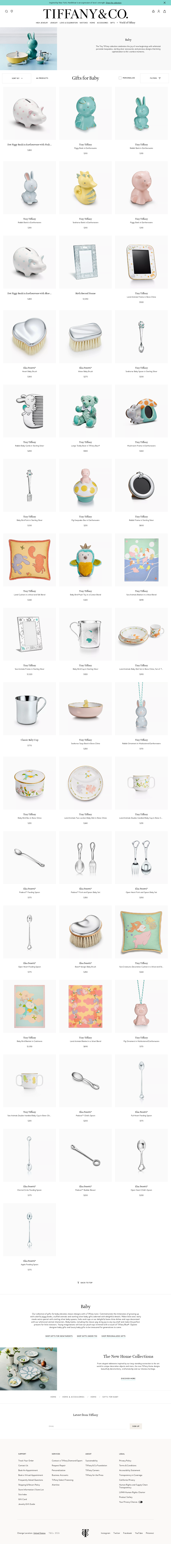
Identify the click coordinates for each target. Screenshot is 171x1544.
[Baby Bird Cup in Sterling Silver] (85, 634)
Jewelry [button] (54, 23)
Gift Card (22, 1499)
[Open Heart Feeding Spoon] (29, 931)
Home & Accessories (73, 1397)
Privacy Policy (125, 1460)
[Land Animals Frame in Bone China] (141, 262)
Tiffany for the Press (94, 1475)
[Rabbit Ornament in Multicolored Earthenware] (141, 708)
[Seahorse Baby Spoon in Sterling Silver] (141, 336)
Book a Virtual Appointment (30, 1475)
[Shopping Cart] (164, 11)
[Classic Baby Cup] (29, 708)
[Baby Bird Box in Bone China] (29, 783)
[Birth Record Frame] (85, 262)
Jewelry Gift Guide (26, 1504)
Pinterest (150, 1533)
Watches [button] (84, 23)
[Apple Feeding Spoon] (29, 1229)
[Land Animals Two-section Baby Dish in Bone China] (85, 783)
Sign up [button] (135, 1426)
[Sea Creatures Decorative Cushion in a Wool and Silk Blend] (141, 931)
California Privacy (127, 1480)
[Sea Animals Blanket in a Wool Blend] (141, 559)
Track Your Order (26, 1460)
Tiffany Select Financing (62, 1480)
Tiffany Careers (92, 1470)
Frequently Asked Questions (30, 1480)
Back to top (86, 1283)
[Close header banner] (164, 2)
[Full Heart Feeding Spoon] (141, 1080)
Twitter (116, 1533)
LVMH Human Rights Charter (132, 1492)
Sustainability (92, 1460)
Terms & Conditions (127, 1465)
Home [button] (92, 23)
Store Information (26, 1489)
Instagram (105, 1533)
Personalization (58, 1470)
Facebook (127, 1533)
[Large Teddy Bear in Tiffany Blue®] (85, 411)
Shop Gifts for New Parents (59, 1336)
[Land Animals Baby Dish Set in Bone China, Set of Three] (141, 634)
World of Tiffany (127, 23)
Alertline (55, 1485)
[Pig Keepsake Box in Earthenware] (85, 485)
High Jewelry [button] (42, 23)
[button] (11, 11)
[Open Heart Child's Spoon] (141, 1155)
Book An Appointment (28, 1470)
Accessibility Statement (129, 1470)
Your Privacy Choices (128, 1502)
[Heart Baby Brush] (29, 336)
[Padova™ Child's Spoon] (85, 1080)
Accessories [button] (102, 23)
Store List (39, 1489)
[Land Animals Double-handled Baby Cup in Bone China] (141, 783)
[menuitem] (42, 24)
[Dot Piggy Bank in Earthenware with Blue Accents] (29, 262)
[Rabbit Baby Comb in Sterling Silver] (29, 411)
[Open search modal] (6, 11)
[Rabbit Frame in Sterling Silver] (141, 485)
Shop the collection (113, 3)
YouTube (139, 1533)
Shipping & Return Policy (29, 1485)
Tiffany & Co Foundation (96, 1465)
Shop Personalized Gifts (114, 1336)
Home (53, 1397)
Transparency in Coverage (130, 1475)
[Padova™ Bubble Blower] (85, 1155)
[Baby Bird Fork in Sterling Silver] (29, 485)
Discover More (128, 1378)
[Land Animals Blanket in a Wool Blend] (85, 1006)
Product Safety (125, 1497)
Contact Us (23, 1465)
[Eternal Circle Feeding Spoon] (29, 1155)
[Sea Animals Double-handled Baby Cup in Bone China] (29, 1080)
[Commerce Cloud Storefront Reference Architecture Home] (85, 1533)
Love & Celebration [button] (68, 23)
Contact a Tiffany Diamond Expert (67, 1460)
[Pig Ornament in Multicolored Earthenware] (141, 1006)
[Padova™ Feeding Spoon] (29, 857)
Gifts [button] (112, 23)
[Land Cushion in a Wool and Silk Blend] (29, 559)
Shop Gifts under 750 (87, 1336)
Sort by (16, 78)
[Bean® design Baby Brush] (85, 931)
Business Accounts (60, 1475)
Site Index (22, 1494)
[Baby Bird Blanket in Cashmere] (29, 1006)
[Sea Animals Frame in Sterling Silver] (29, 634)
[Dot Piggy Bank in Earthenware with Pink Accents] (29, 113)
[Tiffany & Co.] (85, 14)
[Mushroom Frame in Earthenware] (141, 411)
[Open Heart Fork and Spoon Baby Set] (141, 857)
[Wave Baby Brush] (85, 336)
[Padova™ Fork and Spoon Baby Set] (85, 857)
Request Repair (58, 1465)
